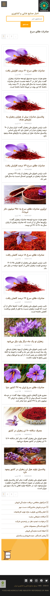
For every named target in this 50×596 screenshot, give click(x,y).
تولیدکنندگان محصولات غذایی (35, 526)
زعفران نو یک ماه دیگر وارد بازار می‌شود (25, 341)
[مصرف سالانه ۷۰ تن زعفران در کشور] (25, 416)
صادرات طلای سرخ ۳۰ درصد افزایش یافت (25, 71)
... (15, 36)
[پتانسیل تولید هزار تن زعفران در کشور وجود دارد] (25, 456)
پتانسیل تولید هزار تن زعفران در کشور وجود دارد (25, 471)
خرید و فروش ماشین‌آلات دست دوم (32, 507)
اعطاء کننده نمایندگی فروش (35, 531)
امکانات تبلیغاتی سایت (37, 516)
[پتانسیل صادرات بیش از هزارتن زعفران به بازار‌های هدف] (25, 102)
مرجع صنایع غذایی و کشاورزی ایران (25, 586)
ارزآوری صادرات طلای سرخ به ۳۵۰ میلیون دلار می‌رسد (25, 210)
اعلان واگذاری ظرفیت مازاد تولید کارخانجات (30, 512)
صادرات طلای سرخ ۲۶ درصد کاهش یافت (25, 298)
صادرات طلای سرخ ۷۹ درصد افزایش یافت (25, 165)
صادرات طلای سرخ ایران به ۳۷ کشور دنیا (25, 387)
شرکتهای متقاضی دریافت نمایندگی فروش (30, 502)
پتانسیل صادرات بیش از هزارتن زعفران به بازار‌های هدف (25, 118)
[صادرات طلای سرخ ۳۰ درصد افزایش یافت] (25, 56)
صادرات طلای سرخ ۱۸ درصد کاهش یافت (25, 255)
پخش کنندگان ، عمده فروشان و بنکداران (31, 535)
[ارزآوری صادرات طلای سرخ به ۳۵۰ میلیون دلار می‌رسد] (25, 194)
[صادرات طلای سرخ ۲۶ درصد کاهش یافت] (25, 284)
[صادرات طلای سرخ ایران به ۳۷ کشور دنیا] (25, 373)
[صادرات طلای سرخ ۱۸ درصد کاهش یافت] (25, 240)
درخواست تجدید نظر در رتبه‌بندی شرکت (30, 521)
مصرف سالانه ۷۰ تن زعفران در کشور (25, 430)
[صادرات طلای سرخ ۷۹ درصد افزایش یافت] (25, 151)
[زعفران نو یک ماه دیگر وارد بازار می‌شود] (25, 327)
